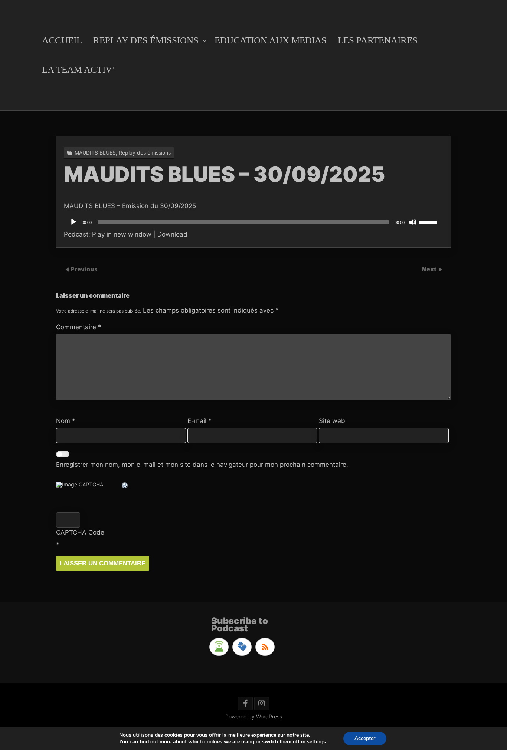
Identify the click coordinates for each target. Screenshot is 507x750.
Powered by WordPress (253, 716)
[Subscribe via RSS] (265, 647)
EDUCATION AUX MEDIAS (271, 40)
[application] (253, 222)
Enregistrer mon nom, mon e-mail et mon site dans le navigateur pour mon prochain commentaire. (202, 464)
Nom (65, 420)
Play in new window (121, 234)
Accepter (364, 738)
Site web (332, 420)
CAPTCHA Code (80, 532)
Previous (84, 269)
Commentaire (78, 327)
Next (430, 269)
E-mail (199, 420)
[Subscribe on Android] (219, 647)
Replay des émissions (146, 40)
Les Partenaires (378, 40)
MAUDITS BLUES (95, 152)
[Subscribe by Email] (242, 647)
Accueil (62, 40)
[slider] (429, 221)
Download (172, 234)
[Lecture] (73, 222)
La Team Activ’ (78, 70)
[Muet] (412, 222)
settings (316, 742)
